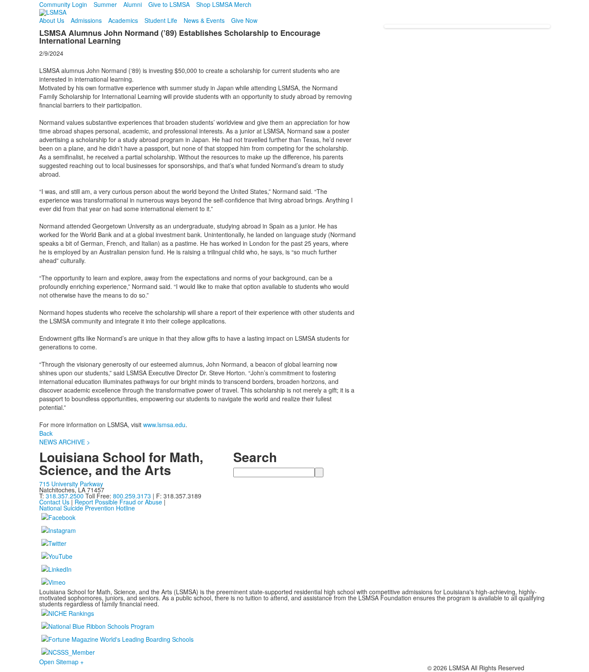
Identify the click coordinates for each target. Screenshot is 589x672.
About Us (51, 20)
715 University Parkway (71, 483)
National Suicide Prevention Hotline (87, 508)
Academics (123, 20)
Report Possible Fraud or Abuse (118, 502)
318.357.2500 (65, 495)
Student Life (160, 20)
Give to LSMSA (169, 4)
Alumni (132, 4)
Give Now (244, 20)
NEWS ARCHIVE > (64, 441)
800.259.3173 (133, 495)
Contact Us (54, 502)
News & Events (204, 20)
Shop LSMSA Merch (223, 4)
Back (46, 433)
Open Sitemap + (61, 661)
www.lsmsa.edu (164, 424)
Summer (105, 4)
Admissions (86, 20)
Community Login (63, 4)
